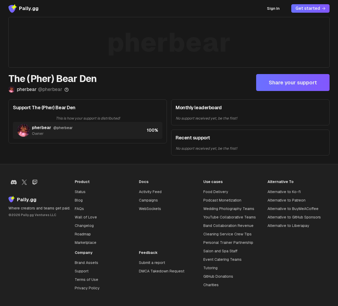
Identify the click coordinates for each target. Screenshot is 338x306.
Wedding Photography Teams (228, 209)
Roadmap (83, 234)
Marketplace (85, 242)
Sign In (273, 8)
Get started (307, 8)
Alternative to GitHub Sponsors (294, 217)
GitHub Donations (218, 276)
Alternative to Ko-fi (284, 192)
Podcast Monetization (222, 200)
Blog (79, 200)
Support (81, 271)
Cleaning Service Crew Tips (227, 234)
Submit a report (152, 263)
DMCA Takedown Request (161, 271)
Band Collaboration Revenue (228, 225)
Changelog (84, 225)
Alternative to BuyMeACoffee (292, 209)
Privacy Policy (87, 288)
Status (80, 192)
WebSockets (150, 209)
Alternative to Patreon (286, 200)
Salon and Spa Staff (220, 251)
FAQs (79, 209)
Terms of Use (86, 279)
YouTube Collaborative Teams (229, 217)
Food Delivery (215, 192)
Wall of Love (86, 217)
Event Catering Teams (222, 259)
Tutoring (210, 268)
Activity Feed (150, 192)
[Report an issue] (66, 90)
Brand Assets (86, 263)
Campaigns (148, 200)
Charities (211, 285)
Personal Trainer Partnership (228, 242)
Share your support (293, 82)
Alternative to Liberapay (288, 225)
